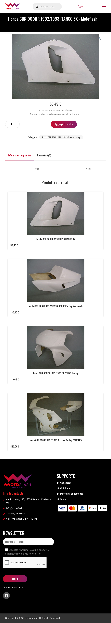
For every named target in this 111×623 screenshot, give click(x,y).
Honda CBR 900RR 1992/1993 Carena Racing (61, 137)
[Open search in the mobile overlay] (51, 6)
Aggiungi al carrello (64, 124)
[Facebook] (6, 595)
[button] (100, 38)
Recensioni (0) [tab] (44, 155)
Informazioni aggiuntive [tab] (19, 155)
